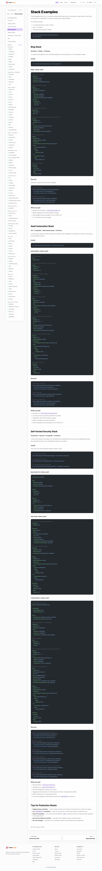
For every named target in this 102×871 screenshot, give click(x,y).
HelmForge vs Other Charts (14, 35)
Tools (65, 2)
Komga (10, 114)
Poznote (11, 112)
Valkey (10, 61)
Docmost (11, 99)
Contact (57, 851)
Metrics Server (12, 220)
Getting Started (11, 23)
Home (8, 13)
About (56, 849)
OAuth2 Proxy (12, 142)
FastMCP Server (13, 203)
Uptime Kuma (12, 213)
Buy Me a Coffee (81, 855)
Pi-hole (10, 170)
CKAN (10, 289)
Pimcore (11, 94)
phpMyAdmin (12, 230)
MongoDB (11, 54)
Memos (10, 104)
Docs (57, 2)
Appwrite (11, 258)
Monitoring (57, 859)
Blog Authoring (11, 32)
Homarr (10, 228)
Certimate (11, 165)
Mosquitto (11, 82)
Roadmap (79, 851)
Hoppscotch (12, 253)
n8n (10, 177)
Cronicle (11, 193)
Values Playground (37, 857)
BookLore (11, 311)
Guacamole (11, 241)
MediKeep (11, 109)
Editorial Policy (58, 855)
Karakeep (11, 314)
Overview (10, 20)
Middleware (11, 316)
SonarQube (11, 145)
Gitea (10, 238)
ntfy (10, 84)
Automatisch (12, 195)
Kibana (10, 294)
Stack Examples (12, 29)
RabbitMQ (11, 74)
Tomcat (10, 251)
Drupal (10, 97)
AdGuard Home (12, 172)
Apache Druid (12, 291)
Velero (10, 215)
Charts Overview (12, 26)
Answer (10, 243)
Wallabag (11, 304)
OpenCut (11, 127)
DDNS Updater (12, 167)
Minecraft (11, 268)
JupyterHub (12, 188)
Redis (10, 59)
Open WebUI (12, 185)
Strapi (10, 92)
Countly (11, 283)
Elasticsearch (12, 296)
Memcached (12, 64)
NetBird (11, 160)
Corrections (57, 857)
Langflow (11, 182)
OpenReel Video (13, 129)
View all (20, 44)
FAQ (9, 38)
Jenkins (11, 246)
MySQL (10, 49)
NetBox (10, 162)
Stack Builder (36, 855)
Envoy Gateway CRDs (14, 157)
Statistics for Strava (13, 306)
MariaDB (11, 56)
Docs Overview (36, 853)
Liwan (10, 281)
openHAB (11, 208)
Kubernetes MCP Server (15, 200)
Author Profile (58, 853)
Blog (61, 2)
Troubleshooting (12, 41)
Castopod (11, 117)
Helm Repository (81, 857)
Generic (11, 271)
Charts (34, 851)
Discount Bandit (13, 233)
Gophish (11, 147)
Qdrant (10, 66)
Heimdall (11, 225)
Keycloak (11, 135)
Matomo (11, 299)
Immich (10, 122)
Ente (10, 124)
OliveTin (11, 190)
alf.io (10, 266)
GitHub (78, 853)
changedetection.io (13, 218)
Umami (10, 276)
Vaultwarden (12, 137)
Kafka (10, 76)
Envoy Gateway (12, 155)
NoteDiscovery (12, 107)
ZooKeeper (11, 79)
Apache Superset (13, 286)
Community (73, 2)
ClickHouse (11, 69)
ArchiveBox (11, 309)
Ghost (10, 102)
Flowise (10, 180)
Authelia (11, 140)
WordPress (11, 89)
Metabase (11, 278)
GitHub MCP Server (13, 198)
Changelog (35, 859)
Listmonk (11, 119)
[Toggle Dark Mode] (94, 2)
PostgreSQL (12, 51)
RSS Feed (79, 859)
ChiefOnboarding (13, 263)
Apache (11, 248)
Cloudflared (11, 152)
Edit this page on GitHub (38, 827)
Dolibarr (11, 261)
